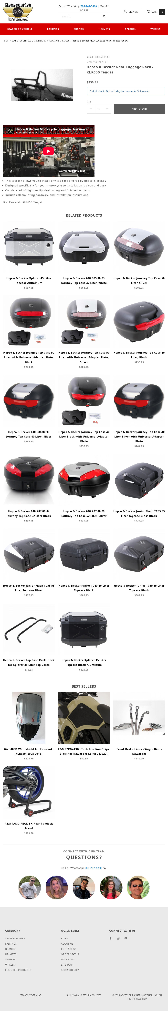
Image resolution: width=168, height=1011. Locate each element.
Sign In (133, 11)
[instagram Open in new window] (119, 939)
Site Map (66, 964)
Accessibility (70, 969)
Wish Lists (68, 959)
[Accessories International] (18, 11)
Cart (157, 11)
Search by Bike (15, 938)
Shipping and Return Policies (84, 995)
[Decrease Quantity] (91, 108)
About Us (67, 943)
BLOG (64, 938)
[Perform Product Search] (104, 16)
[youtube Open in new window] (127, 939)
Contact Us (68, 948)
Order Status (70, 954)
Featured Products (18, 969)
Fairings (53, 29)
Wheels (10, 964)
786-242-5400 (89, 6)
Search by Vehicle (19, 29)
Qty (89, 101)
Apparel (130, 29)
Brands (79, 29)
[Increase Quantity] (107, 108)
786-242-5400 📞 (96, 867)
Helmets (104, 29)
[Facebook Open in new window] (112, 939)
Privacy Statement (31, 995)
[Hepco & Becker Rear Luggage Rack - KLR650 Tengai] (42, 87)
